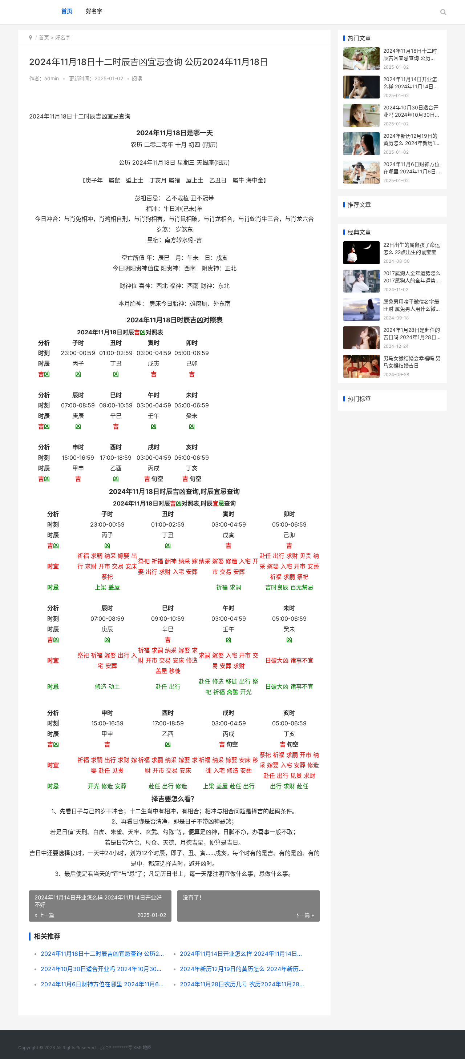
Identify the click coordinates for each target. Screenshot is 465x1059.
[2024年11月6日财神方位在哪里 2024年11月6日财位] (361, 165)
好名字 (94, 11)
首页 (66, 11)
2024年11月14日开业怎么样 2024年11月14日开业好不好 (242, 953)
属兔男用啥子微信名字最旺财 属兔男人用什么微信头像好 (412, 308)
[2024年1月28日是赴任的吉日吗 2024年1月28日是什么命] (361, 331)
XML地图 (142, 1047)
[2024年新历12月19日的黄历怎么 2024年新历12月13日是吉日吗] (361, 137)
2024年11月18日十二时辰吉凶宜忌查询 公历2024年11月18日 (103, 953)
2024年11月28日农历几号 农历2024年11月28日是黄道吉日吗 (242, 984)
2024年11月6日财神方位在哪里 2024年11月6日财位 (103, 984)
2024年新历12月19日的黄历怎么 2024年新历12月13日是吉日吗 (242, 969)
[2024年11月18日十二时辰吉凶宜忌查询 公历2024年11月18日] (361, 52)
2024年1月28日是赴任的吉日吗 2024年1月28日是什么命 (412, 337)
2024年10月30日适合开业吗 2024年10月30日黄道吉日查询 (103, 969)
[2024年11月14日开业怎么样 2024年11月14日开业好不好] (361, 80)
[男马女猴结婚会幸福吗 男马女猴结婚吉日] (361, 359)
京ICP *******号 (116, 1047)
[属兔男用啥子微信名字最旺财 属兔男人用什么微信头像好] (361, 302)
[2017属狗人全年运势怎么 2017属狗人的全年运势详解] (361, 274)
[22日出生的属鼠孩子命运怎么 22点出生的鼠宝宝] (361, 246)
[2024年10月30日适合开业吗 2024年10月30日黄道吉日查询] (361, 108)
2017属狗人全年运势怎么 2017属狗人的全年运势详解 (412, 280)
